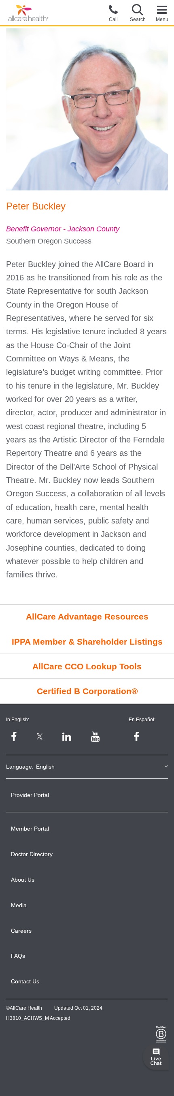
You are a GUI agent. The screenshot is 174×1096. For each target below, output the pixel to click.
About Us (22, 879)
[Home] (28, 13)
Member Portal (30, 828)
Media (19, 905)
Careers (21, 930)
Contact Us (25, 981)
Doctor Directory (32, 854)
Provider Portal (30, 795)
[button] (137, 12)
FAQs (18, 956)
